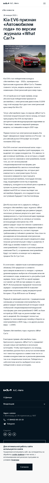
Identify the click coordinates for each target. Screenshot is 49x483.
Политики (15, 460)
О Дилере (7, 397)
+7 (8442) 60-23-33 (15, 420)
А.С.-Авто (14, 3)
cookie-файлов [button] (18, 455)
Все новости (8, 10)
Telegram (11, 424)
